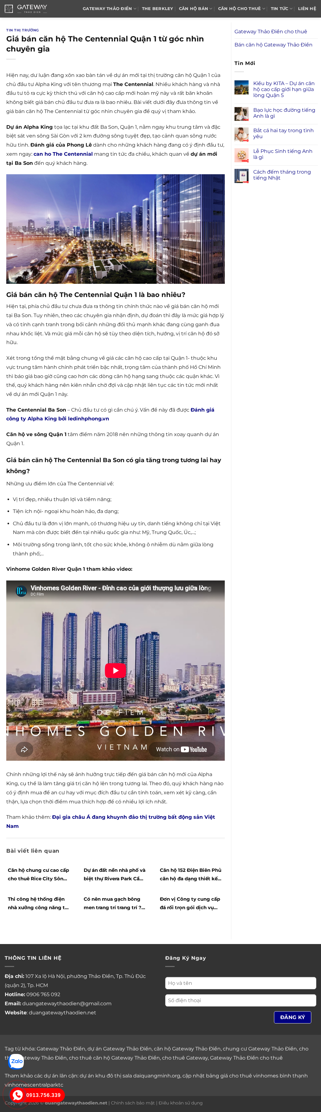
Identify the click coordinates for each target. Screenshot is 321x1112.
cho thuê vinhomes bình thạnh (268, 1076)
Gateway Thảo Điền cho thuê (270, 32)
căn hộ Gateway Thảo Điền (187, 1049)
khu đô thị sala (113, 1076)
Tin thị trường (22, 30)
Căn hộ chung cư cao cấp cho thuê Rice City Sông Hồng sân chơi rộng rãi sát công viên (38, 875)
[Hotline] (17, 1095)
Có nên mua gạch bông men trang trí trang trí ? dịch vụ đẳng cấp (112, 904)
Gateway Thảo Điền (61, 1049)
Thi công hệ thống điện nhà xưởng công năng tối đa (39, 904)
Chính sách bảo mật (133, 1103)
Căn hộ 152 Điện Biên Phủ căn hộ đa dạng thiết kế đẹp (190, 875)
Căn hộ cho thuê (239, 8)
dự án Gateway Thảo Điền (119, 1049)
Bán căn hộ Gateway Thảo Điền (273, 45)
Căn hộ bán (193, 8)
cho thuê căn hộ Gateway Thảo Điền (114, 1058)
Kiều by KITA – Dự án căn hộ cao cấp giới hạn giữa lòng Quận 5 (284, 89)
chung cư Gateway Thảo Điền (260, 1049)
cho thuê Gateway (185, 1058)
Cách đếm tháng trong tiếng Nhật (282, 175)
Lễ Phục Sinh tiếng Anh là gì (283, 154)
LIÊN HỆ (307, 8)
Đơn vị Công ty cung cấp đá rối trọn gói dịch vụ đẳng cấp (190, 904)
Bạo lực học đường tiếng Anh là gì (284, 113)
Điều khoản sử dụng (181, 1103)
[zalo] (16, 1061)
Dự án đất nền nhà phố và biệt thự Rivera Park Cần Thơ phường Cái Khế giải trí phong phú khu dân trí (114, 875)
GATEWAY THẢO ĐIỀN (107, 8)
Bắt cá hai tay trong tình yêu (283, 133)
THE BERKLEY (157, 8)
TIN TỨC (279, 8)
